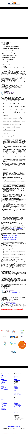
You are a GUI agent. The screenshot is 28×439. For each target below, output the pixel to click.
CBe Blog (16, 401)
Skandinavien (17, 380)
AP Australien (4, 406)
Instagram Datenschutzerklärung (10, 237)
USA (2, 375)
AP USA (3, 404)
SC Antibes (3, 409)
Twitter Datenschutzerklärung (9, 239)
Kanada (3, 377)
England (3, 382)
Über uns (16, 399)
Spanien (3, 384)
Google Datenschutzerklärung (17, 228)
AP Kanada (3, 405)
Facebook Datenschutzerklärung (10, 235)
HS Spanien (3, 401)
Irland (2, 381)
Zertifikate (16, 402)
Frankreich (3, 387)
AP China (3, 408)
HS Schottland (4, 403)
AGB (19, 426)
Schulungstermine (17, 405)
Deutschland (16, 393)
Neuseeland (16, 377)
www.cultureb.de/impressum (14, 94)
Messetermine (17, 404)
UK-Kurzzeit (4, 380)
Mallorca (16, 387)
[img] (14, 3)
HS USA (3, 399)
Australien (16, 376)
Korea (2, 379)
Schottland (3, 383)
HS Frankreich (4, 402)
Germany (3, 388)
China (15, 389)
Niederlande (16, 392)
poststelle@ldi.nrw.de (10, 302)
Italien (2, 386)
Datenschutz (15, 426)
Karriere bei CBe (17, 406)
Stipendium (16, 403)
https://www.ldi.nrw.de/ (11, 303)
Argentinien (3, 376)
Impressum (10, 426)
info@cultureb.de (10, 92)
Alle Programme (4, 389)
